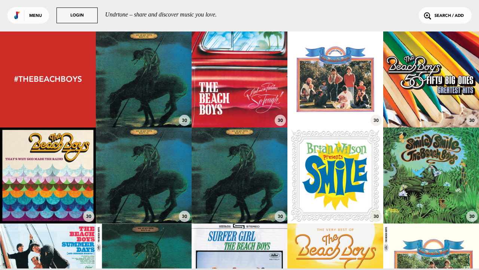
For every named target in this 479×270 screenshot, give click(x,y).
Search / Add (449, 16)
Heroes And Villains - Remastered (431, 199)
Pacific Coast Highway (48, 203)
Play (143, 79)
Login (77, 16)
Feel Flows (144, 107)
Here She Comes (239, 107)
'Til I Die (144, 203)
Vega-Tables (335, 203)
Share (164, 79)
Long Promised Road (239, 203)
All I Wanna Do (335, 107)
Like (124, 79)
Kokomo (431, 107)
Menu (35, 16)
